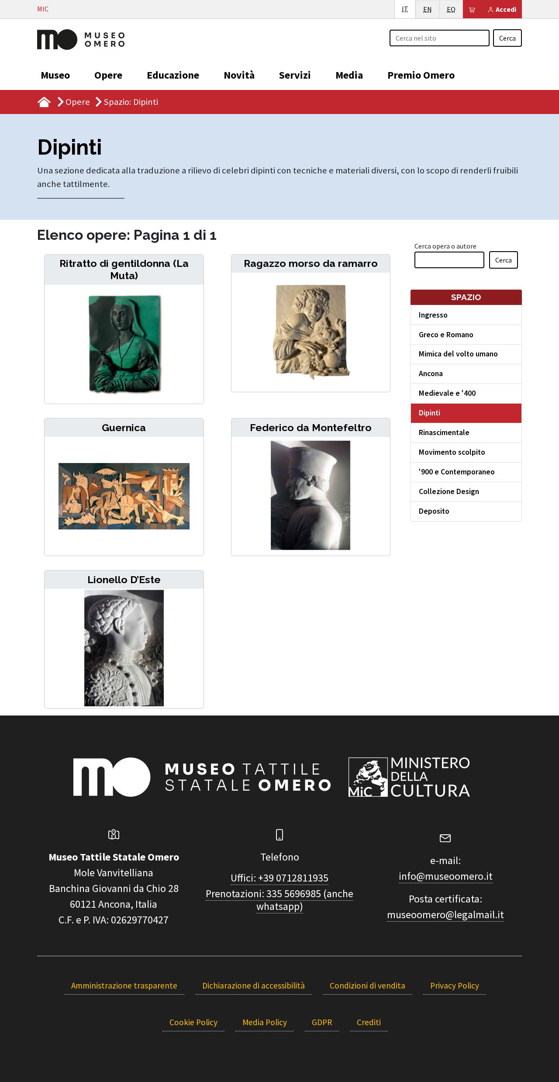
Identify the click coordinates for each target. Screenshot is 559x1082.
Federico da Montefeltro (311, 427)
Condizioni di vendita (367, 985)
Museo (55, 75)
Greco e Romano (446, 334)
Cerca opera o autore (445, 246)
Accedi (505, 9)
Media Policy (264, 1022)
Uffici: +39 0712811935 (279, 878)
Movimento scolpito (452, 452)
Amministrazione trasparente (124, 985)
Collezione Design (449, 491)
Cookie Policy (193, 1022)
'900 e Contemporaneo (457, 472)
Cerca (507, 38)
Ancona (431, 373)
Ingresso (433, 315)
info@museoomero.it (446, 876)
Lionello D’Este (124, 579)
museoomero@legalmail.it (445, 914)
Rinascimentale (444, 432)
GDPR (322, 1022)
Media (349, 75)
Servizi (295, 75)
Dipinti (429, 413)
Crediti (369, 1022)
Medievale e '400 (447, 393)
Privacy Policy (454, 985)
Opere (108, 75)
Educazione (173, 75)
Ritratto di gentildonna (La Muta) (124, 269)
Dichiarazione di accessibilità (253, 985)
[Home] (80, 38)
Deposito (434, 511)
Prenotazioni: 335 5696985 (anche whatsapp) (279, 900)
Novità (239, 75)
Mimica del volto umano (458, 354)
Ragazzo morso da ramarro (311, 263)
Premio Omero (421, 75)
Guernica (124, 427)
